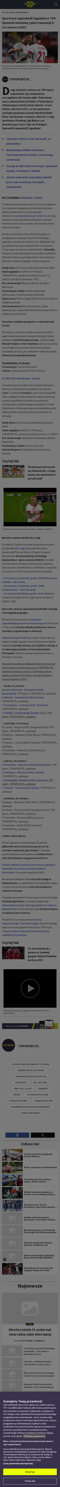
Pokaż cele (30, 1481)
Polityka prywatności (34, 1436)
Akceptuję (30, 1471)
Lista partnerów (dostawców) (18, 1463)
